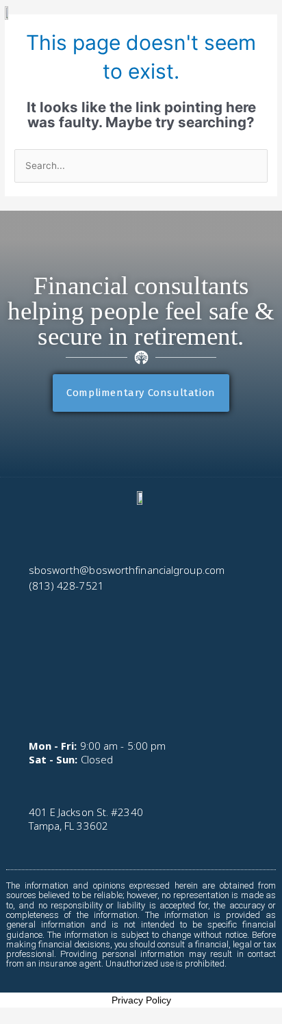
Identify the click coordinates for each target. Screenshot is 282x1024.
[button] (25, 688)
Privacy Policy (141, 1000)
